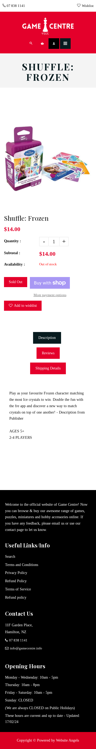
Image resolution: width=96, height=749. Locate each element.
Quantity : (12, 241)
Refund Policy (16, 581)
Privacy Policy (16, 573)
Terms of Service (18, 589)
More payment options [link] (50, 295)
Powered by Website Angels (58, 740)
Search (10, 557)
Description (47, 338)
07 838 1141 (15, 6)
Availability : (14, 264)
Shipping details (48, 368)
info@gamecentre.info (26, 648)
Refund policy (15, 597)
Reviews (48, 353)
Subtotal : (12, 253)
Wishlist (88, 6)
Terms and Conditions (21, 565)
